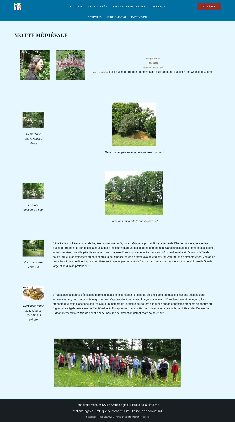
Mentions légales (82, 411)
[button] (209, 6)
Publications (116, 17)
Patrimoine (139, 17)
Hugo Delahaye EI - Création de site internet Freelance (123, 417)
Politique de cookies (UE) (148, 411)
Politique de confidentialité (112, 411)
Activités (95, 17)
